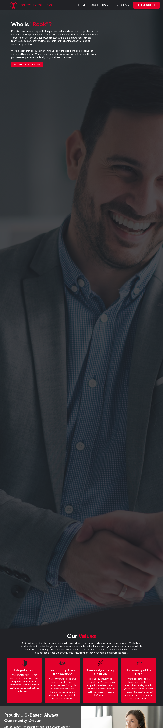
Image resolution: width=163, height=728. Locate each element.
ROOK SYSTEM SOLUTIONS (35, 5)
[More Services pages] (128, 5)
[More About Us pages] (107, 5)
